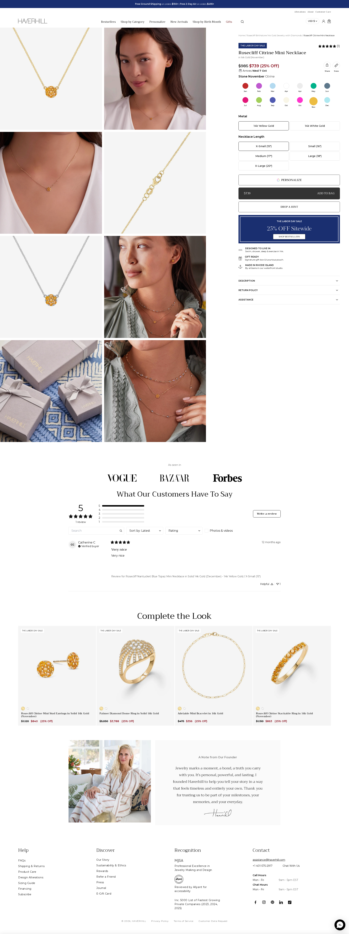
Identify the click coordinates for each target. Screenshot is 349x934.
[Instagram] (264, 902)
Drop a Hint (289, 207)
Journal (101, 888)
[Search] (242, 21)
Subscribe (24, 894)
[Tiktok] (289, 902)
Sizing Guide (26, 883)
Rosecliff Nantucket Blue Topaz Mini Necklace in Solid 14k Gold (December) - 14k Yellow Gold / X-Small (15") (193, 576)
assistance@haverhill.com (269, 859)
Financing (24, 888)
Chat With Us (291, 865)
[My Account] (323, 21)
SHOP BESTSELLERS (289, 236)
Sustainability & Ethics (111, 865)
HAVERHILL (139, 921)
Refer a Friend (106, 876)
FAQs (21, 860)
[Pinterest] (272, 902)
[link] (329, 46)
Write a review (267, 513)
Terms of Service (183, 921)
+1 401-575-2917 (262, 865)
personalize (291, 180)
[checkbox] (223, 531)
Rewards (102, 871)
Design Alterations (30, 877)
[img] (88, 545)
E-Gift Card (103, 893)
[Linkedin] (281, 902)
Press (100, 882)
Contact (261, 850)
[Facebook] (255, 902)
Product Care (27, 871)
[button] (121, 506)
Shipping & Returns (31, 866)
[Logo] (32, 23)
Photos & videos (221, 530)
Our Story (102, 859)
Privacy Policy (160, 921)
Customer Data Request (213, 921)
